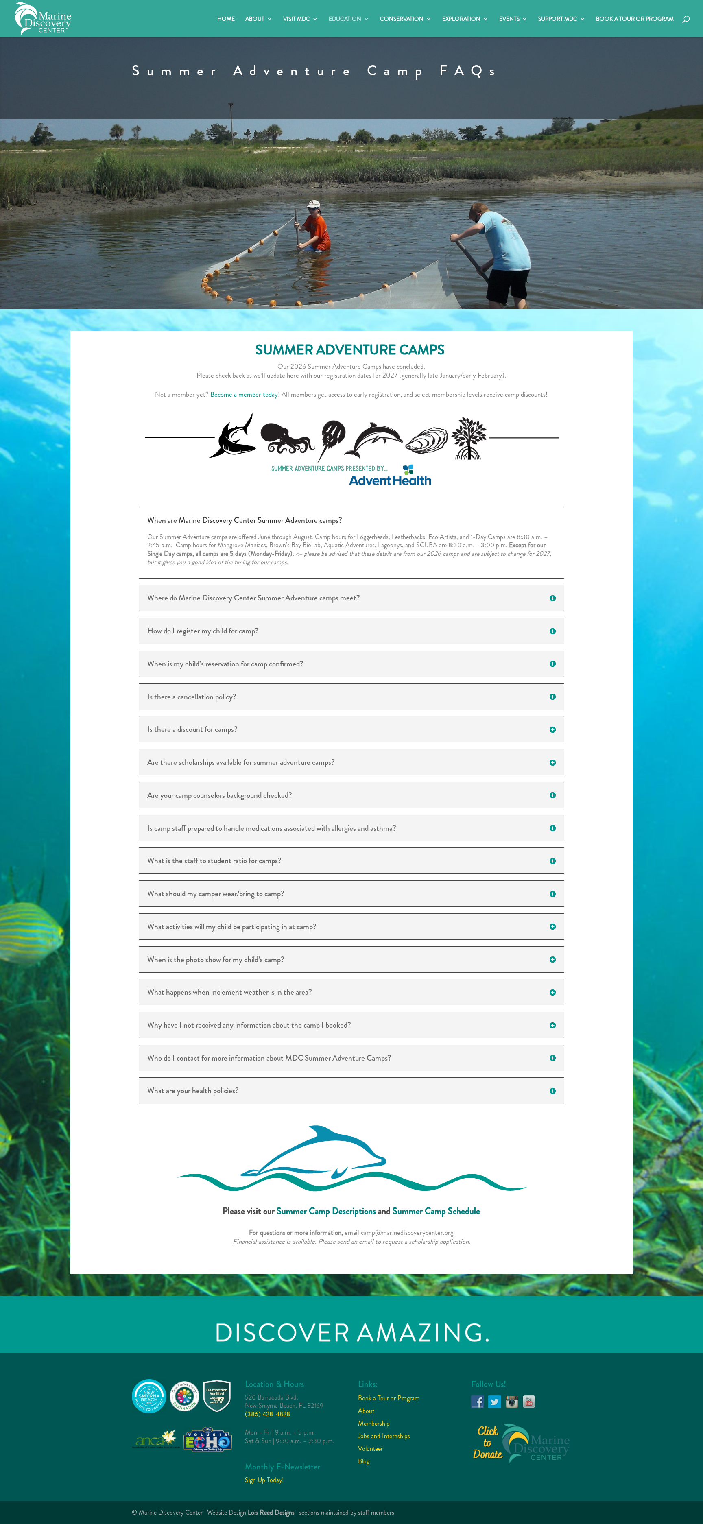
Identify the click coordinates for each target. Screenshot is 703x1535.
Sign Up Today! (264, 1480)
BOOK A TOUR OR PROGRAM (635, 19)
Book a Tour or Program (388, 1398)
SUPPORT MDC (557, 19)
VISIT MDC (296, 19)
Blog (363, 1461)
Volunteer (370, 1448)
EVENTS (509, 19)
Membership (374, 1423)
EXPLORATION (461, 19)
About (366, 1410)
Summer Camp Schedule (436, 1211)
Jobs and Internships (384, 1436)
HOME (226, 19)
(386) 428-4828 (267, 1414)
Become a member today (244, 394)
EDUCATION (345, 19)
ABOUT (254, 19)
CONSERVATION (402, 19)
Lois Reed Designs (271, 1512)
